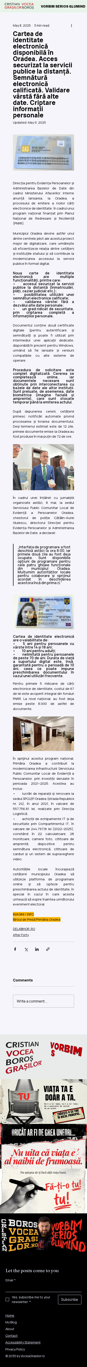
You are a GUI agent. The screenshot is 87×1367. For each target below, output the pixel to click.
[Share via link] (48, 949)
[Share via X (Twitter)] (26, 949)
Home (9, 1315)
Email (11, 1280)
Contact (11, 1335)
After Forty (21, 935)
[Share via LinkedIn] (37, 949)
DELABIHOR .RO (24, 929)
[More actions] (71, 25)
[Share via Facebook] (15, 949)
